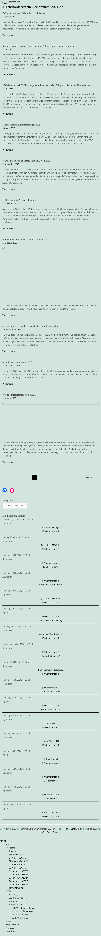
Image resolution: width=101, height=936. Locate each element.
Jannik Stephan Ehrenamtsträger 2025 (21, 124)
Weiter (90, 477)
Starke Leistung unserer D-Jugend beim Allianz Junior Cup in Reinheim (38, 45)
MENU (3, 841)
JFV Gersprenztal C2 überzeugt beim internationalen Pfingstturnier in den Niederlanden (46, 85)
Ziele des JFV (14, 894)
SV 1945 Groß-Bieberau (22, 911)
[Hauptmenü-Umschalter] (95, 4)
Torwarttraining (16, 887)
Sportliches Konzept (18, 898)
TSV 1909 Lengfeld (20, 914)
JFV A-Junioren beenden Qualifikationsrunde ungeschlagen (32, 326)
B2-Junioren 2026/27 (18, 861)
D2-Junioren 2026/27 (18, 874)
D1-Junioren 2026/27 (18, 871)
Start (8, 844)
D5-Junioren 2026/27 (18, 884)
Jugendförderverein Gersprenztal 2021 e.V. (33, 7)
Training (12, 851)
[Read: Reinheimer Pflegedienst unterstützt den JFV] (50, 273)
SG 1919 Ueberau (20, 918)
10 (51, 477)
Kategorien (7, 500)
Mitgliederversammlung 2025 (17, 362)
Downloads (11, 931)
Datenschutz (76, 828)
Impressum (63, 828)
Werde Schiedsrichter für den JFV (19, 394)
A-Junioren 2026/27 (17, 854)
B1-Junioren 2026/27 (18, 857)
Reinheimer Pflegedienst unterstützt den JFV (24, 239)
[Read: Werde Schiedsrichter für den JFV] (50, 419)
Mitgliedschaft (12, 924)
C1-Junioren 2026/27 (18, 864)
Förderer (10, 928)
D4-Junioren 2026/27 (18, 881)
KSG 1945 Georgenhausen (24, 908)
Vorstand (13, 901)
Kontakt (9, 921)
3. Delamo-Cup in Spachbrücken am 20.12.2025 (26, 160)
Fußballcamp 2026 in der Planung (19, 200)
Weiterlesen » (8, 35)
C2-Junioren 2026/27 (18, 867)
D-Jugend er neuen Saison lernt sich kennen (24, 13)
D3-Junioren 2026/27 (18, 878)
